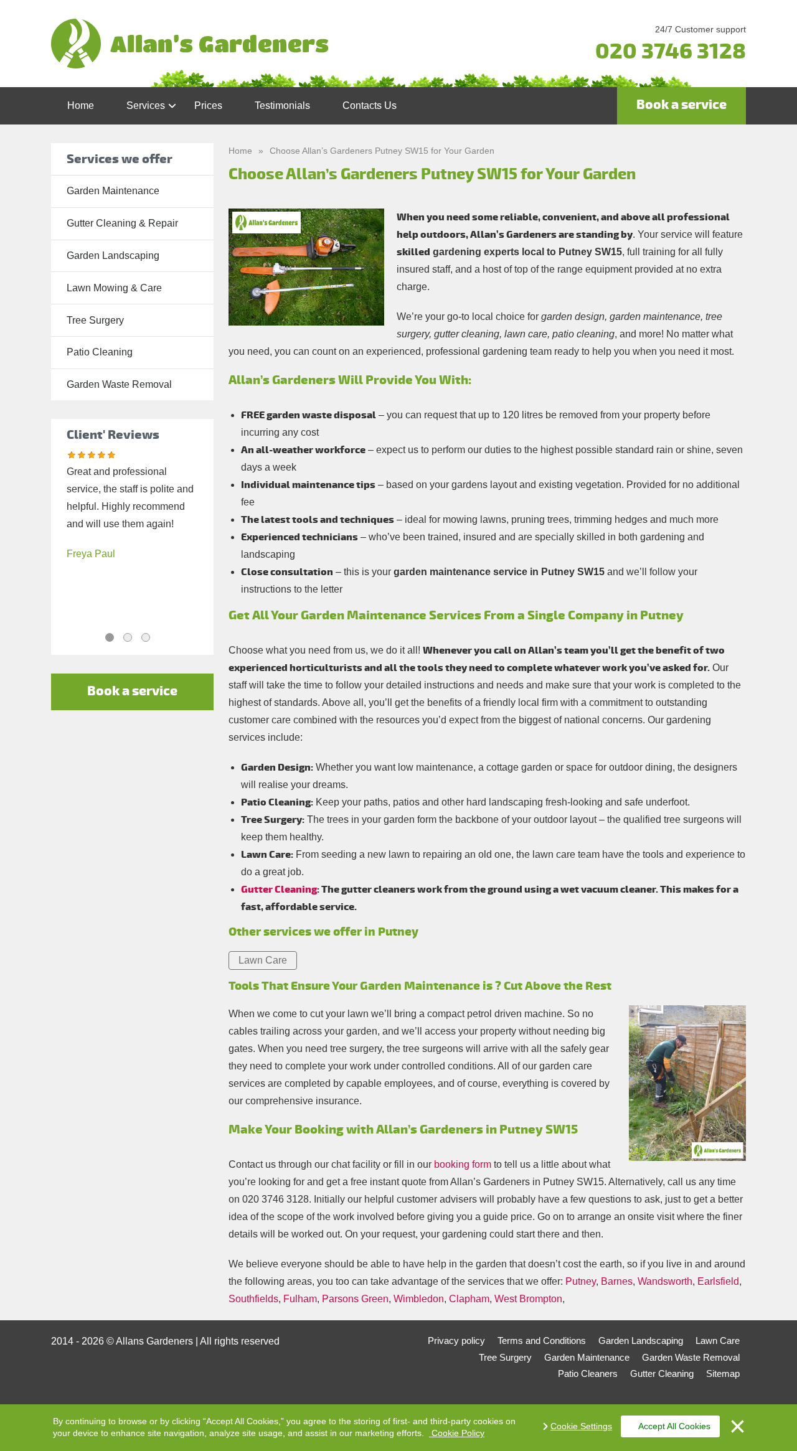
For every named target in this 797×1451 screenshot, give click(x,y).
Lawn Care (262, 960)
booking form (462, 1164)
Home (80, 105)
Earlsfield (718, 1281)
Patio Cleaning (100, 352)
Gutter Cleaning (279, 889)
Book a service (681, 104)
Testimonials (282, 105)
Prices (208, 105)
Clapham (469, 1299)
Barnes (617, 1281)
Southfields (253, 1299)
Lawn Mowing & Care (114, 288)
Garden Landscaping (113, 255)
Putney (580, 1281)
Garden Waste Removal (119, 384)
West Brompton (528, 1299)
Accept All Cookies (674, 1426)
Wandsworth (665, 1281)
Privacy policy (456, 1340)
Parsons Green (355, 1299)
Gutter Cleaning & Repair (122, 223)
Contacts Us (369, 105)
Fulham (300, 1299)
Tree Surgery (95, 320)
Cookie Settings (581, 1426)
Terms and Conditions (542, 1340)
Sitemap (723, 1373)
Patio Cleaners (588, 1373)
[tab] (109, 637)
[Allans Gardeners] (282, 43)
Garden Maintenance (113, 190)
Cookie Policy (456, 1433)
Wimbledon (419, 1299)
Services (145, 105)
